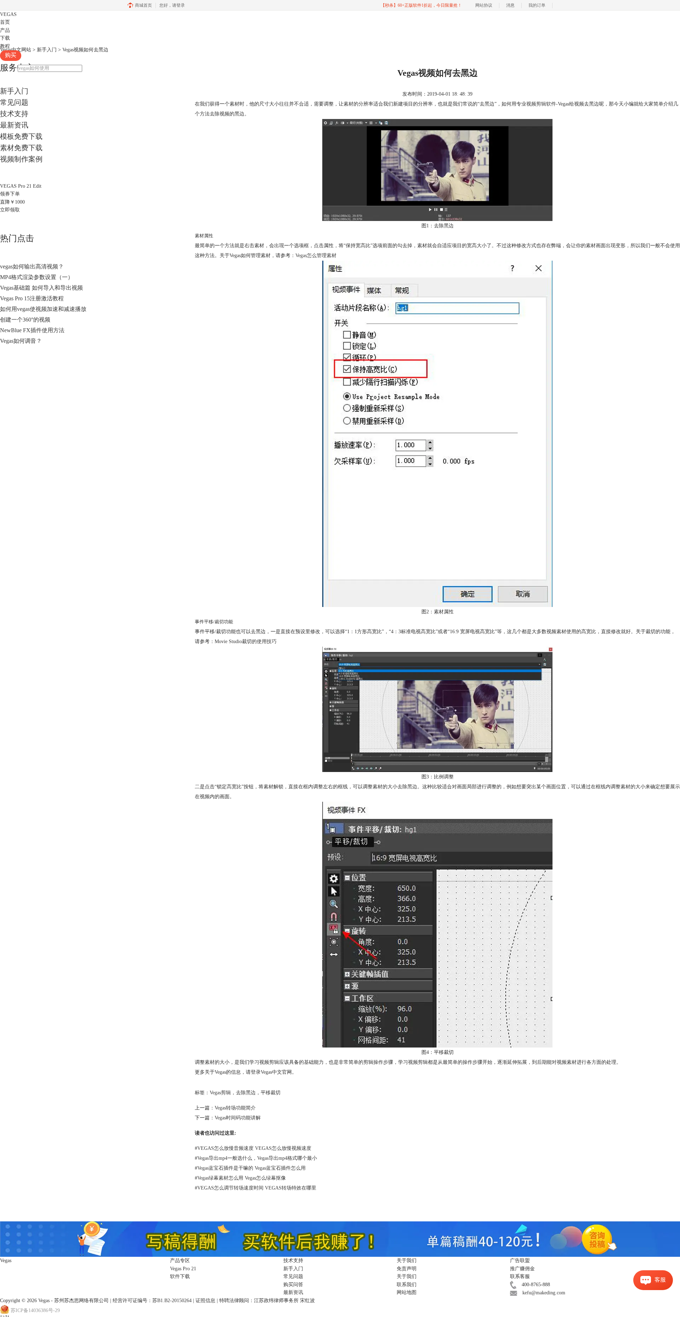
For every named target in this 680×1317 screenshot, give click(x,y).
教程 (5, 46)
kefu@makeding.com (543, 1292)
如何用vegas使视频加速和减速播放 (43, 309)
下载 (5, 38)
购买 (10, 55)
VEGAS (8, 14)
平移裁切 (270, 1092)
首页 (5, 22)
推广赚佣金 (522, 1268)
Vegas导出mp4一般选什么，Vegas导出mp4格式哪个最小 (256, 1158)
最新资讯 (14, 125)
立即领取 (10, 209)
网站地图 (406, 1292)
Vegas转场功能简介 (235, 1108)
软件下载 (180, 1276)
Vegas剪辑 (220, 1092)
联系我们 (406, 1284)
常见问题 (14, 102)
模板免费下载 (21, 136)
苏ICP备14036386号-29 (35, 1310)
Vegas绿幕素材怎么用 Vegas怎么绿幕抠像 (240, 1178)
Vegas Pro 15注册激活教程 (32, 298)
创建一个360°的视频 (25, 320)
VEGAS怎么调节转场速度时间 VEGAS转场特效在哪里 (255, 1188)
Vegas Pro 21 (183, 1268)
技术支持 (14, 114)
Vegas (44, 1300)
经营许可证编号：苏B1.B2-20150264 (152, 1300)
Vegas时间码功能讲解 (238, 1117)
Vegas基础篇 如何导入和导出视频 (41, 288)
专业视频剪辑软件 (536, 104)
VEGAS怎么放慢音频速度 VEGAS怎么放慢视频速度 (253, 1148)
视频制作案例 (21, 159)
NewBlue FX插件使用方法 (32, 330)
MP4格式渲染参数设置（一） (36, 277)
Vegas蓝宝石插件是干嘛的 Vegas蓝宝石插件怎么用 (250, 1168)
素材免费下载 (21, 148)
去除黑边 (246, 1092)
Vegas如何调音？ (21, 341)
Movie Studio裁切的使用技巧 (246, 641)
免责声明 (406, 1268)
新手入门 (14, 91)
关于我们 (406, 1276)
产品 (5, 30)
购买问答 (293, 1284)
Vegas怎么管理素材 (315, 255)
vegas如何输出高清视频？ (32, 266)
